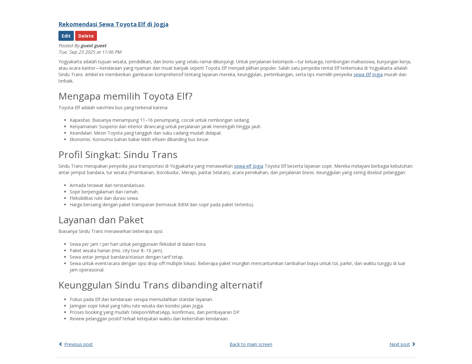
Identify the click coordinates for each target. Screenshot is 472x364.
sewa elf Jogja (248, 166)
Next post (399, 344)
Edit (66, 36)
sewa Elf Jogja (368, 74)
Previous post (78, 344)
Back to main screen (251, 344)
